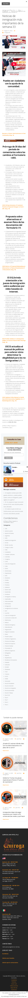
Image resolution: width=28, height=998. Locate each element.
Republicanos (8, 657)
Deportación (8, 573)
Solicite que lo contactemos (10, 962)
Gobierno (7, 587)
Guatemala (7, 592)
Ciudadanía (7, 552)
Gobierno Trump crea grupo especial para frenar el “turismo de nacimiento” (13, 780)
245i (6, 528)
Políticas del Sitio (14, 986)
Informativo (8, 603)
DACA (6, 568)
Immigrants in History (10, 596)
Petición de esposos (10, 643)
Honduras (7, 594)
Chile (6, 549)
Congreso (7, 559)
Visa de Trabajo (9, 693)
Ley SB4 (7, 613)
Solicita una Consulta (8, 958)
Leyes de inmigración (10, 615)
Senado (7, 667)
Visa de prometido (9, 690)
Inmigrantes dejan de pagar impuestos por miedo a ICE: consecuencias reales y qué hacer (14, 814)
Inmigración (7, 32)
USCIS (6, 676)
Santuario (7, 664)
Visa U (6, 702)
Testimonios (14, 989)
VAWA (6, 678)
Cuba (6, 566)
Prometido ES (8, 648)
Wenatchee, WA (6, 885)
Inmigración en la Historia (11, 608)
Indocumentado (9, 601)
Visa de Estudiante (9, 683)
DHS (6, 575)
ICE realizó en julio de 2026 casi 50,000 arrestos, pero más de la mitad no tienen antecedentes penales (13, 511)
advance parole (9, 531)
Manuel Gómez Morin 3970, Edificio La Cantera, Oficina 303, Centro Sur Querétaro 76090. (12, 917)
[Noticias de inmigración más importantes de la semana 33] (14, 42)
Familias (7, 582)
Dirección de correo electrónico (12, 452)
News (6, 634)
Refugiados (8, 653)
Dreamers (7, 578)
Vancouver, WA (6, 894)
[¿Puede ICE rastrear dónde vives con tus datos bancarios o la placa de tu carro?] (14, 728)
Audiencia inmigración (10, 540)
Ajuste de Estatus (9, 533)
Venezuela (7, 681)
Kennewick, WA (6, 870)
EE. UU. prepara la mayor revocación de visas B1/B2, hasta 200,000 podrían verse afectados (13, 504)
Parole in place (8, 636)
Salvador (7, 662)
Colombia (7, 557)
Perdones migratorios (10, 639)
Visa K (6, 697)
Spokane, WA (6, 862)
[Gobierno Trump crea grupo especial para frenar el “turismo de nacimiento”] (14, 763)
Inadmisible (8, 599)
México (7, 622)
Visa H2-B (7, 695)
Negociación (8, 629)
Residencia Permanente (11, 660)
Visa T (6, 700)
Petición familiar (9, 646)
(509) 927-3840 (11, 442)
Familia (7, 580)
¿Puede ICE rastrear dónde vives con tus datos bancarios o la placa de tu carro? (13, 746)
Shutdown (7, 669)
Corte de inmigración (10, 564)
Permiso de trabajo (10, 641)
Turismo (7, 674)
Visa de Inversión (9, 686)
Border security (9, 545)
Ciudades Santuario (10, 554)
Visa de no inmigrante (10, 688)
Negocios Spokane (9, 632)
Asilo (6, 538)
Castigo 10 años (9, 547)
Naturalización (8, 627)
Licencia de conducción (11, 618)
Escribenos (5, 953)
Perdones (14, 982)
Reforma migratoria (10, 650)
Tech (6, 671)
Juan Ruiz (19, 739)
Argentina (7, 535)
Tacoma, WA (5, 902)
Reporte (7, 655)
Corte (6, 561)
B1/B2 (6, 542)
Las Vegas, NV (6, 877)
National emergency (10, 625)
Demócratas (8, 571)
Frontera (7, 585)
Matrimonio (8, 620)
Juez (6, 611)
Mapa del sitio (14, 987)
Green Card (8, 589)
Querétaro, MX (6, 914)
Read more (6, 750)
